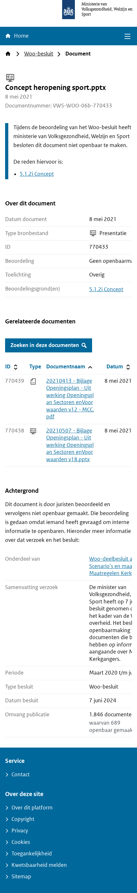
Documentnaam (69, 366)
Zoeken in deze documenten (45, 345)
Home (21, 36)
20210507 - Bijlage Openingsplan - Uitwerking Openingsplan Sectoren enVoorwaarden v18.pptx (70, 445)
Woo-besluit (38, 53)
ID (16, 366)
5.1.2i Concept (37, 174)
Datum (119, 366)
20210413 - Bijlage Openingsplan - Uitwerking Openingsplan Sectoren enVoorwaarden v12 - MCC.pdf (70, 399)
